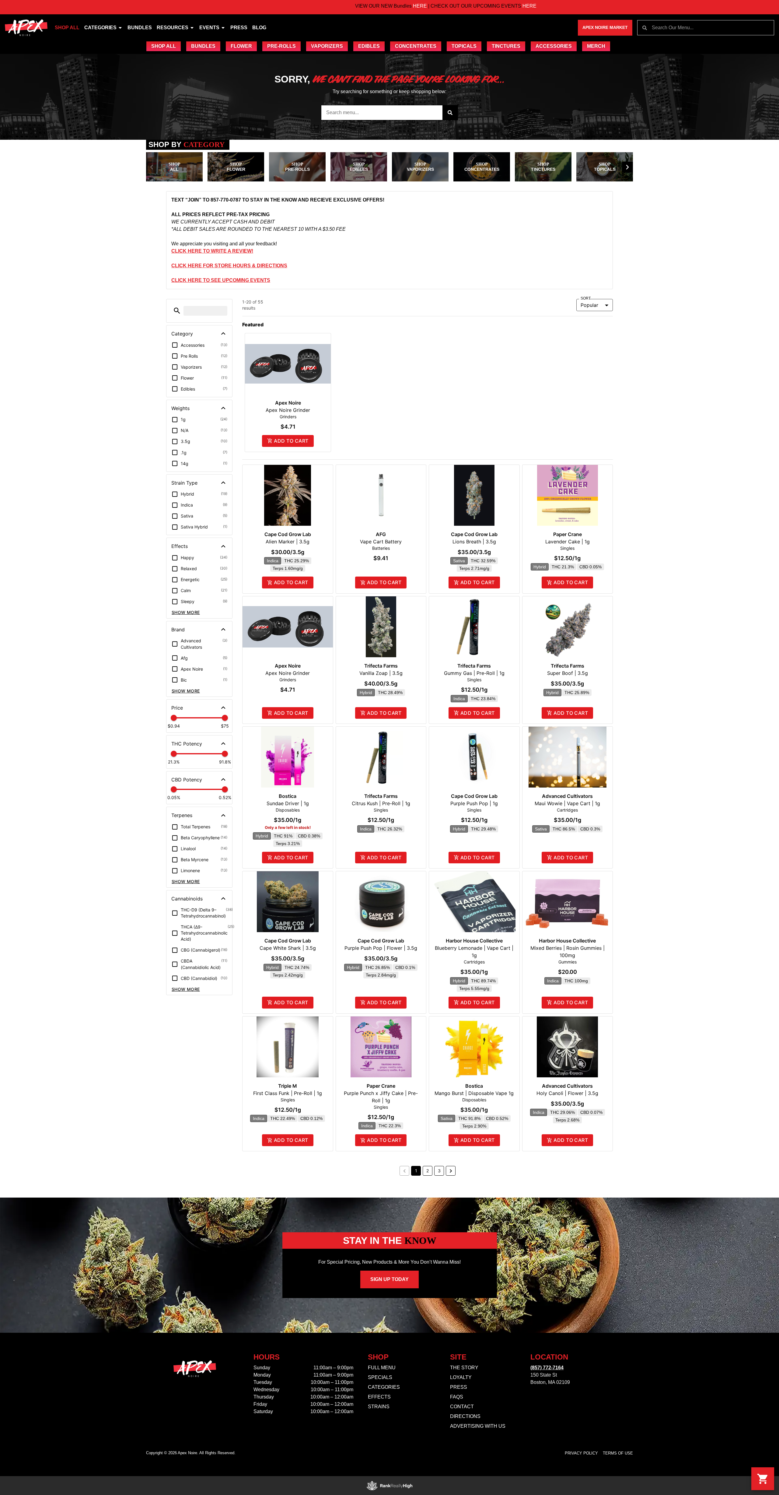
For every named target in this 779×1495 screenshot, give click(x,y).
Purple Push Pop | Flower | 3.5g (380, 948)
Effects (379, 1396)
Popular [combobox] (589, 305)
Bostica (287, 796)
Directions (465, 1416)
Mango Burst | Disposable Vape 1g (474, 1093)
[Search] (450, 112)
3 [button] (439, 1170)
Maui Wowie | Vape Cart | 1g (567, 803)
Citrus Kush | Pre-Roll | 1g (381, 803)
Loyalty (461, 1377)
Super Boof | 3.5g (567, 673)
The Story (464, 1367)
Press (238, 27)
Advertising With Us (477, 1426)
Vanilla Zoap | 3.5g (381, 673)
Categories (100, 27)
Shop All (67, 27)
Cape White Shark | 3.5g (288, 948)
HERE (356, 6)
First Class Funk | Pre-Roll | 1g (287, 1093)
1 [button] (416, 1170)
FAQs (456, 1396)
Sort (586, 298)
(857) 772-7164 (547, 1367)
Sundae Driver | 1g (288, 803)
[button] (151, 167)
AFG (381, 534)
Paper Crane (567, 534)
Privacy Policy (581, 1453)
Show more (186, 612)
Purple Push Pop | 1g (474, 803)
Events (209, 27)
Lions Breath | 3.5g (474, 542)
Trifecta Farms (381, 666)
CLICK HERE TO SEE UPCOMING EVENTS (220, 280)
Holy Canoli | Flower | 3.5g (567, 1093)
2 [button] (427, 1170)
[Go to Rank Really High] (389, 1485)
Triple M (287, 1086)
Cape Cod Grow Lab (287, 534)
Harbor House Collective (474, 941)
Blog (259, 27)
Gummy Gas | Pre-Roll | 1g (474, 673)
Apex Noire (288, 403)
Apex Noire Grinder (288, 410)
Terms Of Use (618, 1453)
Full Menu (382, 1367)
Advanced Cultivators (567, 796)
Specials (380, 1377)
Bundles (140, 27)
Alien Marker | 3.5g (287, 542)
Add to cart (291, 441)
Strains (379, 1406)
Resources (172, 27)
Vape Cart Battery (381, 542)
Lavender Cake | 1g (567, 542)
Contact (462, 1406)
